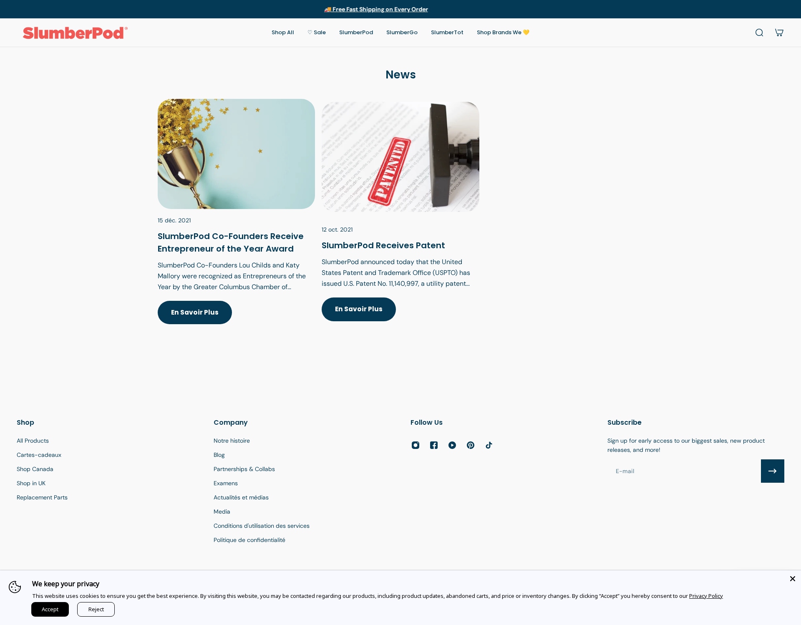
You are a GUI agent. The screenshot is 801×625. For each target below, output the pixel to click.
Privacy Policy (706, 596)
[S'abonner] (772, 471)
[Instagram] (415, 445)
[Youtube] (452, 445)
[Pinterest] (470, 445)
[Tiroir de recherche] (759, 32)
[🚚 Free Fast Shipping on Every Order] (400, 9)
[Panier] (779, 32)
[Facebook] (434, 445)
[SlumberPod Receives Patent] (400, 221)
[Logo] (75, 32)
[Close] (792, 579)
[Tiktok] (489, 445)
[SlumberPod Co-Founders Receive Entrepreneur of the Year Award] (236, 221)
